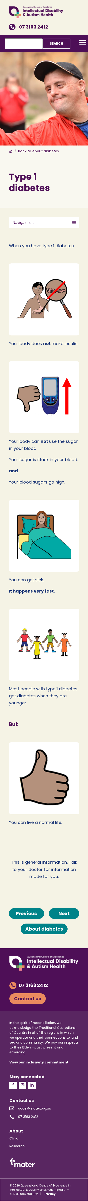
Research (17, 1146)
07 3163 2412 (29, 27)
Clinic (13, 1138)
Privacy (50, 1194)
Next (64, 913)
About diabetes (44, 929)
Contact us (27, 998)
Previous (26, 913)
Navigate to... (23, 223)
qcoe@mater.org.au (30, 1108)
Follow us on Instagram (22, 1085)
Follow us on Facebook (13, 1085)
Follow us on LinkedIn (32, 1085)
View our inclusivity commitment (39, 1062)
